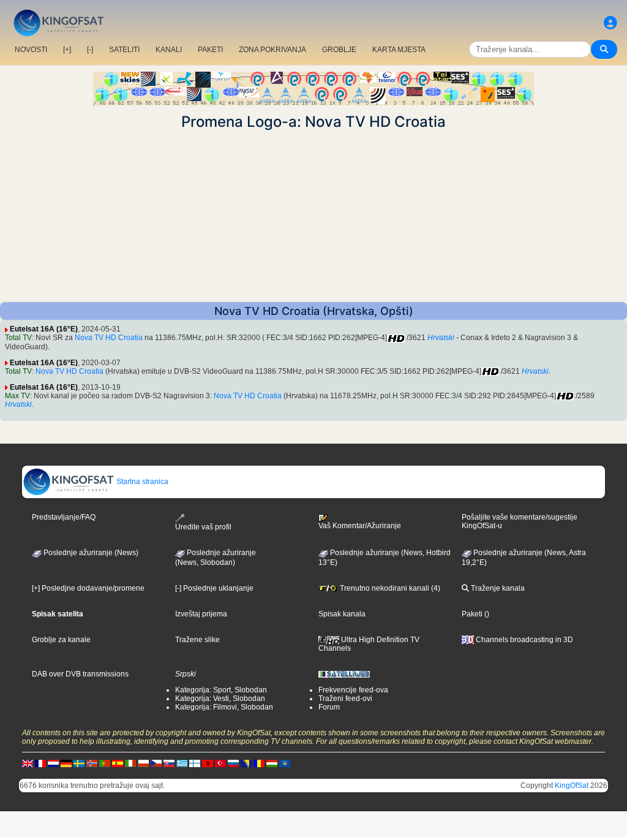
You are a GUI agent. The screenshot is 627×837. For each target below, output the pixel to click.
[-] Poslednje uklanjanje (214, 588)
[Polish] (143, 763)
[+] (67, 49)
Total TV (18, 337)
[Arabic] (207, 763)
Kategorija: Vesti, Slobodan (220, 698)
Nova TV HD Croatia (109, 337)
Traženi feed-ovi (345, 698)
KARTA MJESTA (399, 49)
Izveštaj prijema (201, 614)
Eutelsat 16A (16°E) (44, 329)
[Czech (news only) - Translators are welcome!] (156, 763)
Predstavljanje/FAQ (64, 517)
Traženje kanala (497, 588)
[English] (27, 763)
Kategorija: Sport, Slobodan (221, 690)
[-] (90, 49)
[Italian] (130, 763)
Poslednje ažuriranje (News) (90, 552)
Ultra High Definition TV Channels (368, 644)
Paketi (472, 614)
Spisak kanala (342, 614)
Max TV (17, 396)
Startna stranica (141, 481)
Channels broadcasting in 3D (523, 639)
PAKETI (210, 49)
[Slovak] (169, 763)
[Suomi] (194, 763)
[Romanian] (259, 763)
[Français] (40, 763)
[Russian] (233, 763)
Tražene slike (197, 639)
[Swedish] (78, 763)
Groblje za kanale (61, 639)
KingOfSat (571, 785)
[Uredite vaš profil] (610, 23)
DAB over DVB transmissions (80, 674)
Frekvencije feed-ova (353, 690)
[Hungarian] (271, 763)
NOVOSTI (31, 49)
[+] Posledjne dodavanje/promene (88, 588)
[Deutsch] (66, 763)
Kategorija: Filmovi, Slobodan (224, 707)
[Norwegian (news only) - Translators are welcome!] (91, 763)
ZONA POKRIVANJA (272, 49)
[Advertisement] (313, 216)
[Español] (117, 763)
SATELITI (124, 49)
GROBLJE (339, 49)
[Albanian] (284, 763)
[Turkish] (220, 763)
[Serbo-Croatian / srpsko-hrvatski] (246, 763)
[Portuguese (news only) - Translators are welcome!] (104, 763)
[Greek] (181, 763)
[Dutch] (53, 763)
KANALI (169, 49)
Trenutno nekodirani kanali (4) (389, 588)
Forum (329, 707)
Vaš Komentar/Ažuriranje (359, 525)
